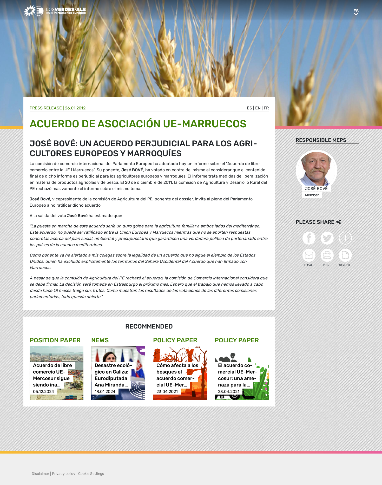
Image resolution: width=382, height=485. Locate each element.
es (249, 108)
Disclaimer (40, 473)
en (258, 108)
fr (266, 108)
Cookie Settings (91, 473)
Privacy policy (63, 473)
